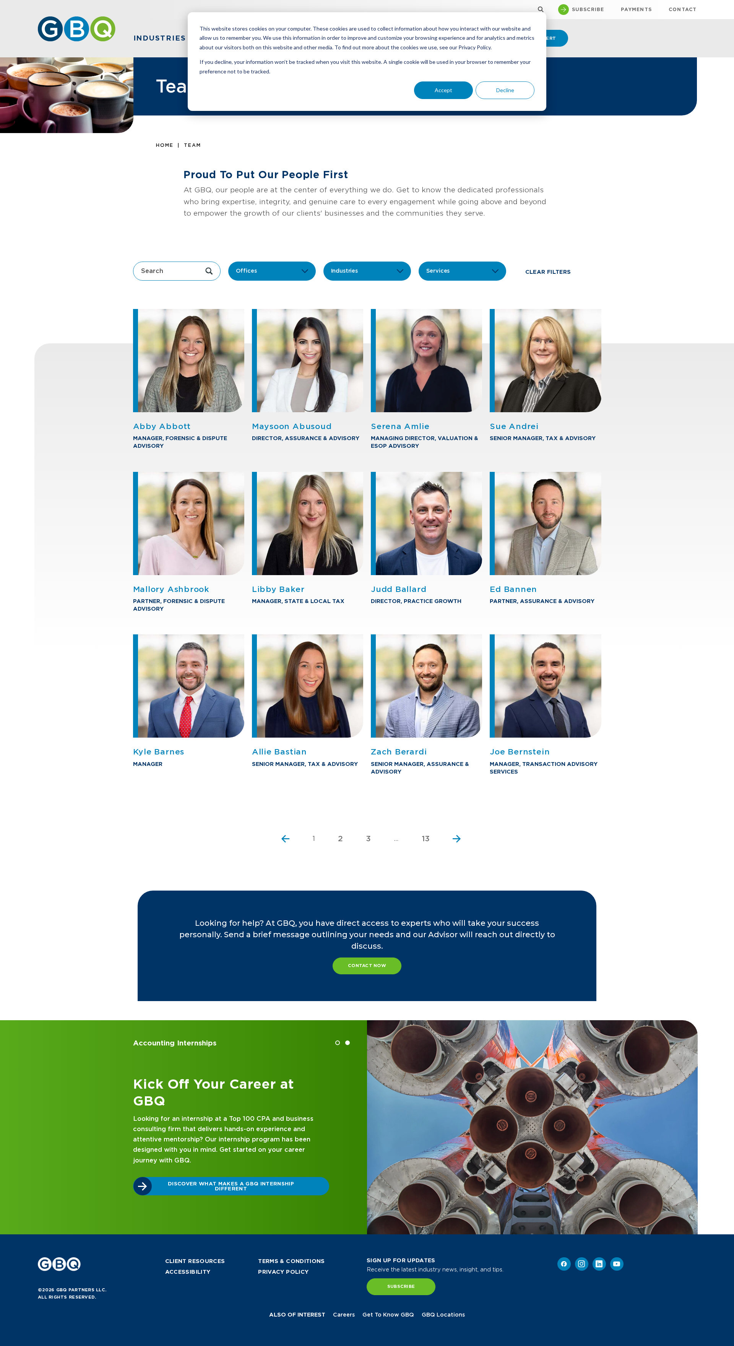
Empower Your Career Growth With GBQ (223, 1196)
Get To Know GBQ (388, 1315)
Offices (246, 271)
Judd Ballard (398, 589)
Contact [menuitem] (683, 9)
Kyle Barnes (159, 751)
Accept (443, 90)
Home (165, 145)
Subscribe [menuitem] (588, 9)
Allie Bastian (279, 751)
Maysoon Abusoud (292, 426)
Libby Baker (278, 589)
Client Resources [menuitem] (195, 1261)
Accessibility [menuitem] (188, 1272)
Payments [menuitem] (636, 9)
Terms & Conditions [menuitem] (291, 1261)
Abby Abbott (162, 426)
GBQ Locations (443, 1315)
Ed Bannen (513, 589)
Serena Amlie (400, 426)
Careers (344, 1315)
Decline (505, 90)
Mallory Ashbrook (171, 589)
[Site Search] (539, 10)
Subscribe (401, 1286)
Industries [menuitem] (159, 38)
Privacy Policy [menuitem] (283, 1272)
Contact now (367, 965)
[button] (337, 1042)
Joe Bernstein (520, 751)
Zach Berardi (399, 751)
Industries (344, 271)
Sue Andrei (514, 426)
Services (438, 271)
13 (426, 838)
